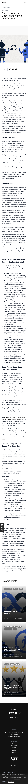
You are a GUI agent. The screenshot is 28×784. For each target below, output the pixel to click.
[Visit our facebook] (2, 525)
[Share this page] (5, 69)
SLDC (3, 439)
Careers (14, 747)
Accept (10, 781)
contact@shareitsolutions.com (14, 736)
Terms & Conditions (14, 768)
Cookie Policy (17, 779)
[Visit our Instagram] (2, 527)
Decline (4, 781)
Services (14, 743)
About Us (14, 750)
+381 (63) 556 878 (14, 734)
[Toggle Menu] (24, 2)
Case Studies (14, 745)
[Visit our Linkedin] (2, 530)
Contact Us (13, 717)
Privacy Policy (14, 765)
